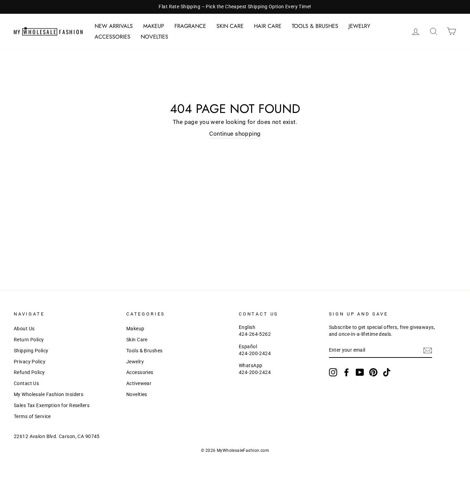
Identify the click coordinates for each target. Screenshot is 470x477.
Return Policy (29, 340)
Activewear (138, 383)
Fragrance (190, 26)
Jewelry (359, 26)
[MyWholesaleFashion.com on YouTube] (360, 372)
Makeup (153, 26)
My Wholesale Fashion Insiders (48, 394)
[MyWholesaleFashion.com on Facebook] (346, 372)
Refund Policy (29, 372)
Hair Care (267, 26)
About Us (24, 329)
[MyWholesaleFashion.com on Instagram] (333, 372)
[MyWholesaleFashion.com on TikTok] (387, 372)
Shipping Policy (31, 351)
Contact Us (26, 383)
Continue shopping (234, 133)
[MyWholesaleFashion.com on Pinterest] (373, 372)
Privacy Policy (29, 362)
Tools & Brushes (315, 26)
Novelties (154, 37)
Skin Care (230, 26)
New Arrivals (114, 26)
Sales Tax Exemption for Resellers (51, 405)
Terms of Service (32, 416)
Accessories (112, 37)
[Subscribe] (427, 350)
